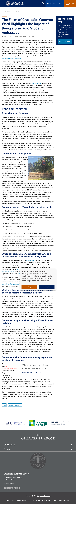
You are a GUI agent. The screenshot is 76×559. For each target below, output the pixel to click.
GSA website (30, 260)
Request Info (65, 41)
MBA (4, 405)
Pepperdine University (43, 496)
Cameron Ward (36, 83)
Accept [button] (46, 287)
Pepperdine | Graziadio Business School (12, 2)
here (19, 274)
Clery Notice (36, 500)
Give (60, 4)
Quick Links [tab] (9, 444)
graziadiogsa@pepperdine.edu (11, 284)
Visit (54, 4)
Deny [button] (29, 287)
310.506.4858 (9, 483)
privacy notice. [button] (44, 281)
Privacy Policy (11, 500)
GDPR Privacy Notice (23, 500)
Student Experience (15, 405)
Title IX (54, 500)
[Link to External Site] (38, 438)
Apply (48, 4)
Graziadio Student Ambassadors (12, 58)
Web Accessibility (63, 500)
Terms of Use (46, 500)
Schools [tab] (7, 449)
